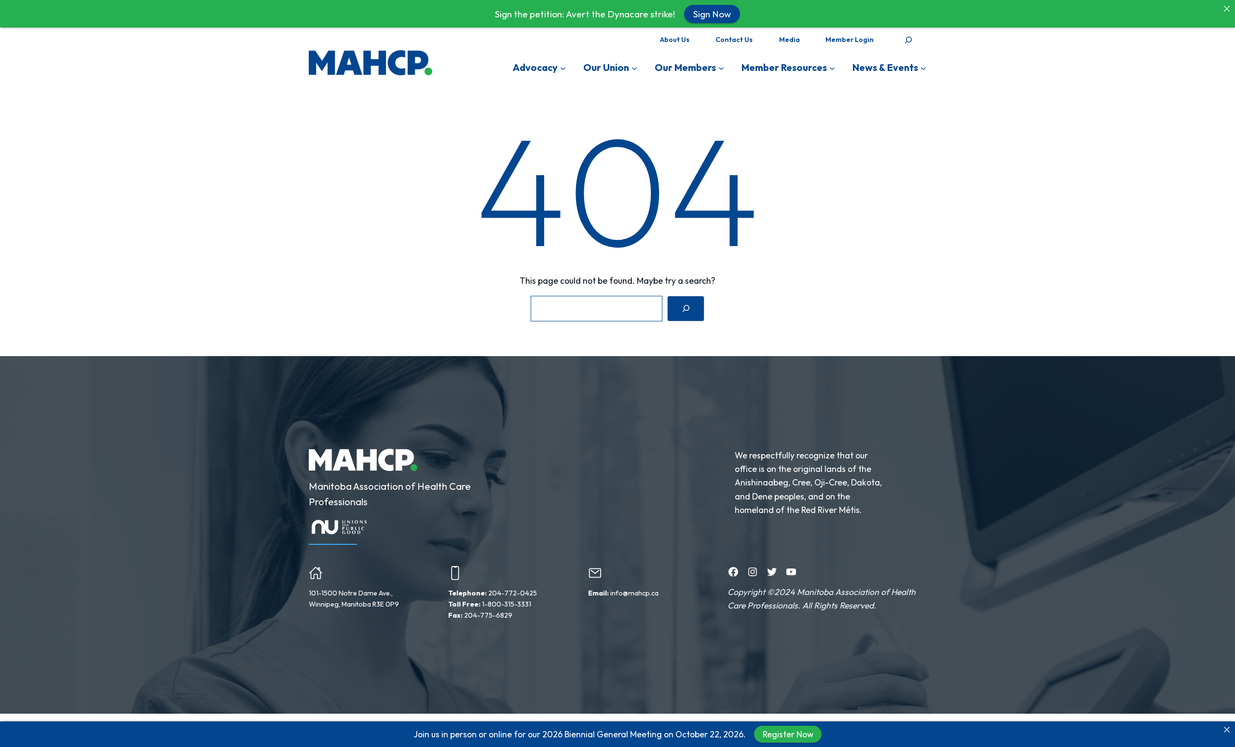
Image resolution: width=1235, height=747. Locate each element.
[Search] (685, 308)
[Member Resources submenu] (832, 67)
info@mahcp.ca (634, 593)
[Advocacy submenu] (563, 67)
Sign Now (712, 13)
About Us (674, 39)
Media (789, 39)
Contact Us (734, 39)
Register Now (788, 734)
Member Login (849, 39)
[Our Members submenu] (721, 67)
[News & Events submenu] (923, 67)
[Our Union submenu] (634, 67)
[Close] (1227, 729)
